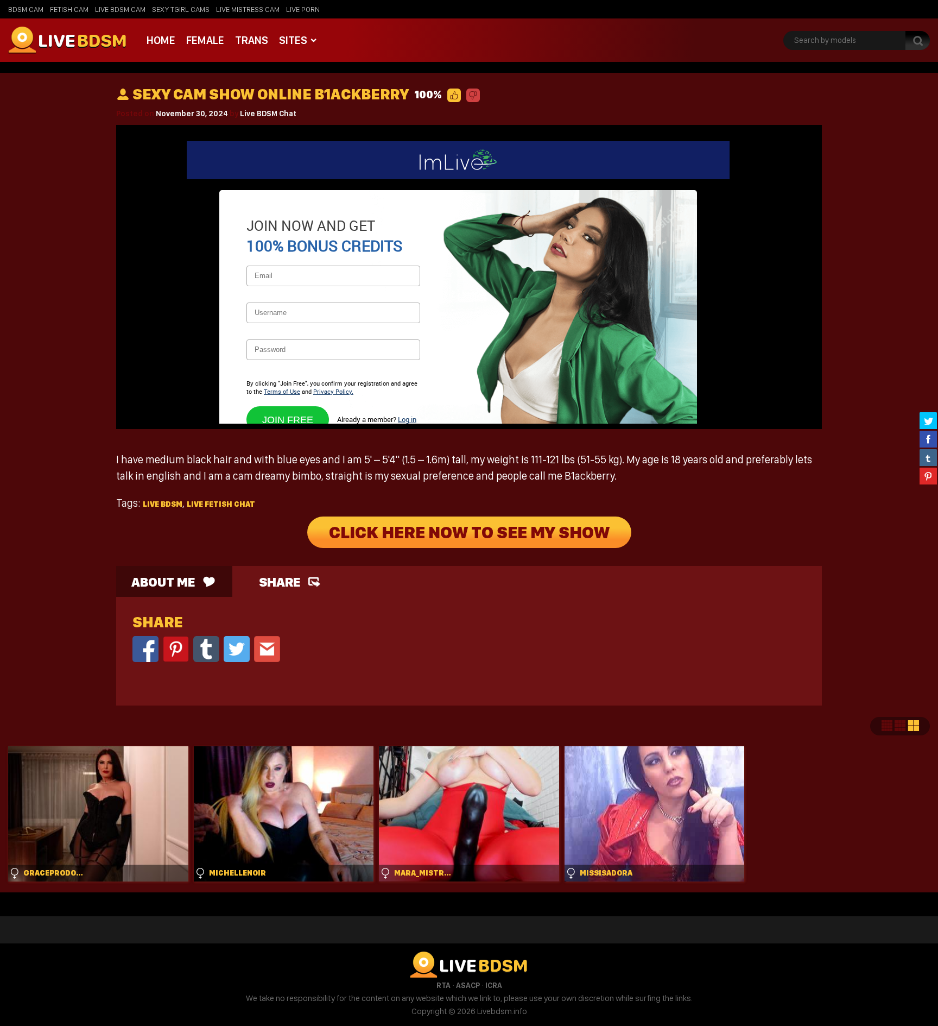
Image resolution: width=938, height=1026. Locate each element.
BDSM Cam (25, 9)
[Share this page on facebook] (928, 439)
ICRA (493, 985)
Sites (293, 40)
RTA (443, 985)
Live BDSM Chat (268, 113)
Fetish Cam (69, 9)
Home (161, 40)
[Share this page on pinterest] (928, 475)
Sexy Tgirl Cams (181, 9)
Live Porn (303, 9)
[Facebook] (145, 648)
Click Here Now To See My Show (469, 532)
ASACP (468, 985)
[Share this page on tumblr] (928, 457)
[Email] (267, 648)
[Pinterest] (176, 648)
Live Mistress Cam (248, 9)
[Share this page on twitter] (928, 420)
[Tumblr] (206, 648)
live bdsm (162, 504)
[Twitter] (237, 648)
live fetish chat (221, 504)
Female (205, 40)
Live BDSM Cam (120, 9)
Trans (251, 40)
